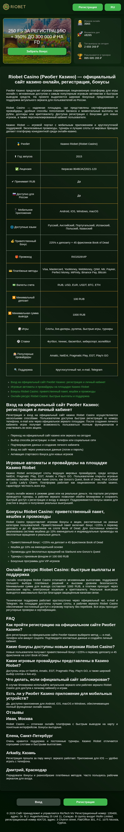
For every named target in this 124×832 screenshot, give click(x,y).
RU (113, 7)
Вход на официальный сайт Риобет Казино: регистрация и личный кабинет (58, 382)
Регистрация (88, 7)
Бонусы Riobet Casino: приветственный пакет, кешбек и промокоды (53, 391)
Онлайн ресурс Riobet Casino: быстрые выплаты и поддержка (50, 396)
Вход (38, 802)
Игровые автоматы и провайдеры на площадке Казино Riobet (50, 386)
